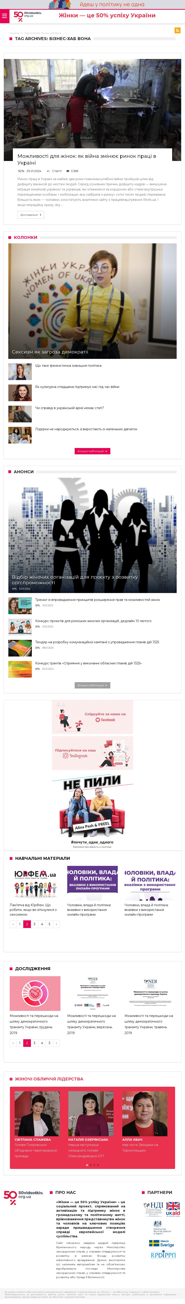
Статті (57, 171)
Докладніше (29, 214)
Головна (14, 33)
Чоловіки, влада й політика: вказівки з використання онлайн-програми (89, 910)
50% (21, 171)
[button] (87, 1165)
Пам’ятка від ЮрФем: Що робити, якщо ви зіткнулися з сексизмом (33, 910)
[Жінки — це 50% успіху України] (28, 16)
